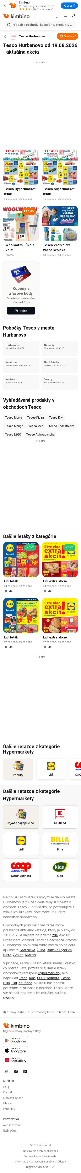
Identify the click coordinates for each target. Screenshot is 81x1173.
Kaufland (25, 983)
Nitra (7, 955)
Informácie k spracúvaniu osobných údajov (40, 1161)
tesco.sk (9, 997)
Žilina (41, 950)
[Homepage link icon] (4, 1012)
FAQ (6, 1087)
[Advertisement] (40, 104)
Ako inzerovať (12, 1125)
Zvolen (18, 955)
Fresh (23, 978)
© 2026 (40, 1145)
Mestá (7, 1103)
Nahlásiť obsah (13, 1098)
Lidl (14, 983)
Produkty (9, 1109)
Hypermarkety (49, 973)
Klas (32, 978)
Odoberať (69, 36)
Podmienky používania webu (40, 1156)
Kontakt (8, 1092)
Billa (6, 983)
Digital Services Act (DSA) (40, 1167)
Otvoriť (69, 5)
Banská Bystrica (59, 950)
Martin (30, 955)
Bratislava (27, 950)
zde (55, 935)
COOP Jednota (48, 978)
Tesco (65, 978)
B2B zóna (9, 1130)
